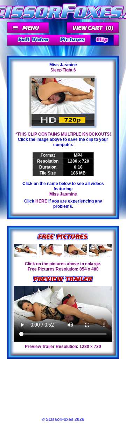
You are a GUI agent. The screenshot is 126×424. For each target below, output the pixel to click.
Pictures (72, 39)
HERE (41, 201)
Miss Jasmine (63, 194)
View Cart (92, 27)
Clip (102, 39)
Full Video (33, 39)
